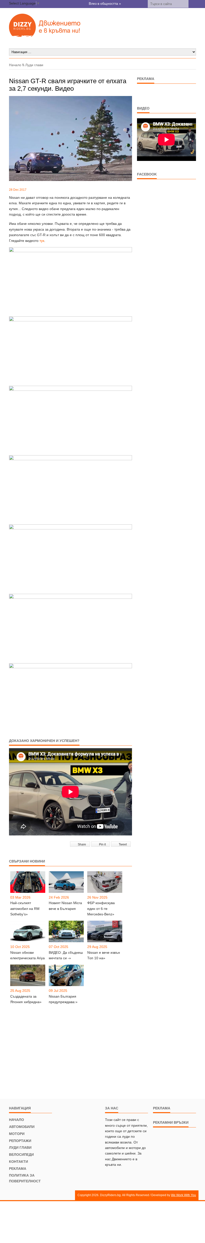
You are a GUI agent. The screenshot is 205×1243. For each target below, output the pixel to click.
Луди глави (34, 65)
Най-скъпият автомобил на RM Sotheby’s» (25, 908)
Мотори (16, 1134)
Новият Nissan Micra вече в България (65, 905)
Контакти (18, 1162)
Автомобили (21, 1127)
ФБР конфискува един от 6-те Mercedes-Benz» (101, 908)
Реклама (17, 1169)
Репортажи (20, 1141)
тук (42, 241)
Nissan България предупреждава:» (63, 999)
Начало (15, 65)
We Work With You (183, 1195)
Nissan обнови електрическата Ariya (27, 955)
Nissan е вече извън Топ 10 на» (103, 955)
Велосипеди (21, 1155)
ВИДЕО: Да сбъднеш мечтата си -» (66, 955)
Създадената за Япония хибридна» (26, 999)
